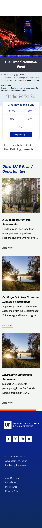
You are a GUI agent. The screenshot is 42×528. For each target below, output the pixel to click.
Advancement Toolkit (16, 460)
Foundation (11, 482)
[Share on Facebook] (9, 97)
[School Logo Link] (19, 425)
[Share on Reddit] (21, 97)
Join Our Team (12, 477)
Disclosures (11, 486)
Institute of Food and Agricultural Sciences (22, 77)
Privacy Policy (12, 491)
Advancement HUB (15, 456)
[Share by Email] (33, 97)
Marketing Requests (15, 465)
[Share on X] (27, 97)
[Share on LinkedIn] (15, 97)
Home (3, 75)
